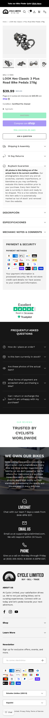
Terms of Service (37, 711)
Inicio (5, 22)
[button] (39, 12)
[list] (24, 42)
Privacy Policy (25, 711)
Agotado (24, 115)
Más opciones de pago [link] (25, 130)
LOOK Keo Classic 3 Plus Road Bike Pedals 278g (27, 22)
